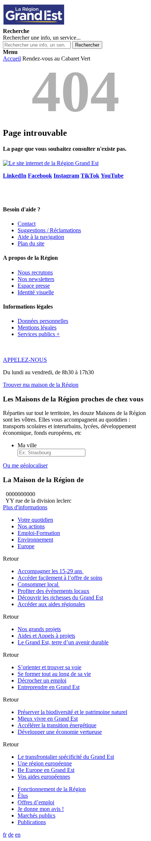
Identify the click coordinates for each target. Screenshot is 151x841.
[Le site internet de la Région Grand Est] (67, 24)
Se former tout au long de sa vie (54, 674)
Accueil (12, 58)
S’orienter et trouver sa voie (49, 667)
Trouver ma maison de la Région (40, 385)
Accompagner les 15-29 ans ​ (51, 571)
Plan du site (31, 243)
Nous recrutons (35, 272)
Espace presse (34, 286)
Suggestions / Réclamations (49, 230)
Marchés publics (36, 815)
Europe (26, 546)
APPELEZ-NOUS (25, 360)
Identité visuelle (36, 292)
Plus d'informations (25, 507)
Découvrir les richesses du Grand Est (60, 597)
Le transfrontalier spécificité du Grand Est (66, 757)
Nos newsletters (36, 279)
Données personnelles (43, 321)
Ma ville (27, 445)
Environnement (35, 539)
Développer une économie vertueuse (60, 732)
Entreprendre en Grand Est (49, 687)
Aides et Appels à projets (46, 636)
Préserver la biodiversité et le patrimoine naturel (72, 712)
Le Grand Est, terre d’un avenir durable (63, 642)
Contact (27, 224)
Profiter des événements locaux (53, 591)
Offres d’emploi (36, 802)
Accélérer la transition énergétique (57, 725)
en (18, 834)
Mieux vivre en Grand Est (48, 719)
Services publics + (39, 334)
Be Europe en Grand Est (46, 770)
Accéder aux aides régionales (51, 604)
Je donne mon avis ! (41, 809)
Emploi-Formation (39, 533)
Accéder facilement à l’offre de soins (60, 578)
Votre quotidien (35, 520)
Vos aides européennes (44, 776)
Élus (23, 796)
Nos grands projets (39, 629)
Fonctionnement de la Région (52, 789)
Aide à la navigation (41, 237)
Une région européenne (45, 763)
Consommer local (39, 584)
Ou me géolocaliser (25, 465)
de (11, 834)
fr (5, 834)
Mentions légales (37, 327)
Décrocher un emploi (42, 680)
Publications (32, 822)
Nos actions (31, 526)
